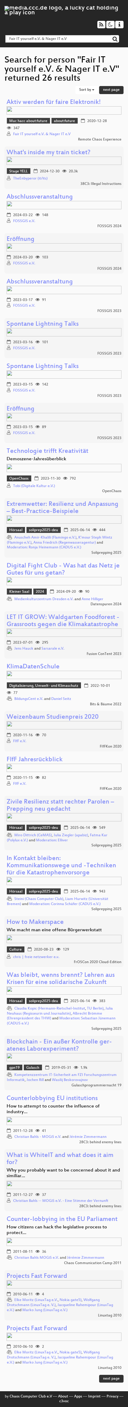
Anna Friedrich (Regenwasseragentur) (64, 543)
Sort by (85, 90)
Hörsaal (15, 530)
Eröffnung (21, 239)
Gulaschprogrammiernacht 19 (96, 1085)
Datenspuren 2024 (105, 604)
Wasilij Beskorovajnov (70, 1080)
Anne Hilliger (92, 599)
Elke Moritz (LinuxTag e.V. (36, 1300)
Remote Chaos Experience (99, 140)
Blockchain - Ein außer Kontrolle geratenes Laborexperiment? (59, 1045)
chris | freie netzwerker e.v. (36, 957)
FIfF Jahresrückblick (35, 760)
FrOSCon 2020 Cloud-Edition (97, 962)
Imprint (94, 1396)
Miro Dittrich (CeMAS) (33, 835)
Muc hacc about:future (28, 121)
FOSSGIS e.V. (24, 221)
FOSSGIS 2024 (109, 226)
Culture (15, 950)
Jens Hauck (23, 649)
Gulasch (32, 1068)
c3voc (64, 1401)
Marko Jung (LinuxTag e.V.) (45, 1310)
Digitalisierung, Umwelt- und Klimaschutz (43, 686)
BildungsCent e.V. (28, 699)
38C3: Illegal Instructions (100, 184)
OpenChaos (19, 479)
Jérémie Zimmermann (88, 1137)
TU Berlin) (95, 1009)
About (63, 1396)
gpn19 (14, 1068)
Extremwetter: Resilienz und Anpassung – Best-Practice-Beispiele (62, 508)
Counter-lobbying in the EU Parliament (62, 1219)
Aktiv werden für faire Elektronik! (54, 102)
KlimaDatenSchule (33, 667)
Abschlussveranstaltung (40, 197)
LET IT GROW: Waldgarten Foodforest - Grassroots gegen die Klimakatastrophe (63, 621)
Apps (78, 1396)
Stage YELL (18, 171)
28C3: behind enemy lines (100, 1142)
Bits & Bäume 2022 (105, 704)
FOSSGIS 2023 (109, 311)
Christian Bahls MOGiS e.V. (36, 1258)
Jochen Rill (35, 1080)
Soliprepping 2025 (106, 553)
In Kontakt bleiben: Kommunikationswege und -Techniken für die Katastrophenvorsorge (61, 866)
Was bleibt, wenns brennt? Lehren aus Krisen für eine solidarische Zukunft (61, 979)
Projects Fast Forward (37, 1276)
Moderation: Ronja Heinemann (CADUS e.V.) (44, 547)
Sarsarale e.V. (52, 649)
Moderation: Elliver (52, 840)
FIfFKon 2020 (110, 747)
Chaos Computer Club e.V (31, 1396)
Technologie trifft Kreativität (47, 451)
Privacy (112, 1396)
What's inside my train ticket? (48, 153)
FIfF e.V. (19, 741)
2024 (40, 592)
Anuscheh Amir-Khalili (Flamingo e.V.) (45, 538)
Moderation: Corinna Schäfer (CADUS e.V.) (65, 904)
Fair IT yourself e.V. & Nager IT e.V (42, 134)
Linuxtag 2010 (109, 1316)
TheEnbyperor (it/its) (30, 179)
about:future (64, 121)
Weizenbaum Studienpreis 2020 (53, 717)
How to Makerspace (35, 922)
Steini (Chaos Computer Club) (38, 899)
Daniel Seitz (61, 699)
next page (111, 90)
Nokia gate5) (71, 1300)
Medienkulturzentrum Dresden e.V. (44, 599)
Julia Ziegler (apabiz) (71, 835)
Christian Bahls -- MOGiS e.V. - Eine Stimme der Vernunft (60, 1201)
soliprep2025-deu (43, 530)
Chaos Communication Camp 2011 (92, 1263)
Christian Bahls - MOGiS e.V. (37, 1137)
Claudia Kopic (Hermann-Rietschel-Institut (49, 1009)
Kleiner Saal (19, 592)
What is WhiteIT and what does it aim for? (60, 1159)
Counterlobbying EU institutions (52, 1098)
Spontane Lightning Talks (43, 324)
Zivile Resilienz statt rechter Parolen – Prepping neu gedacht (60, 805)
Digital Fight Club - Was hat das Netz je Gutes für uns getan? (63, 569)
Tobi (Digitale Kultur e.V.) (34, 486)
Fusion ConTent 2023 (104, 654)
